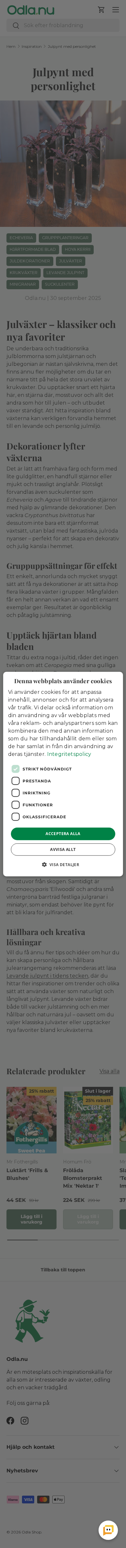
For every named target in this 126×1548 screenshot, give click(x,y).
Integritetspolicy (69, 754)
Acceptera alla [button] (63, 833)
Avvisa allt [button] (63, 849)
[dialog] (63, 774)
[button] (63, 864)
